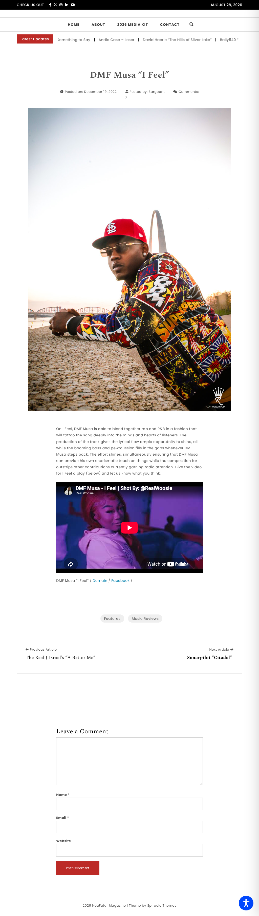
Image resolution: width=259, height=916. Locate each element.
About (98, 24)
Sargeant (157, 91)
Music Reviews (145, 618)
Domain (100, 580)
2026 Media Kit (132, 24)
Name (63, 794)
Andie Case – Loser (102, 39)
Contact (170, 24)
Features (112, 618)
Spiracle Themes (161, 905)
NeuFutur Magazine (109, 905)
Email (62, 817)
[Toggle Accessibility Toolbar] (246, 903)
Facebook (120, 580)
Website (63, 841)
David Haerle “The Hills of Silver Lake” (163, 39)
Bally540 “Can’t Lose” (226, 39)
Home (73, 24)
